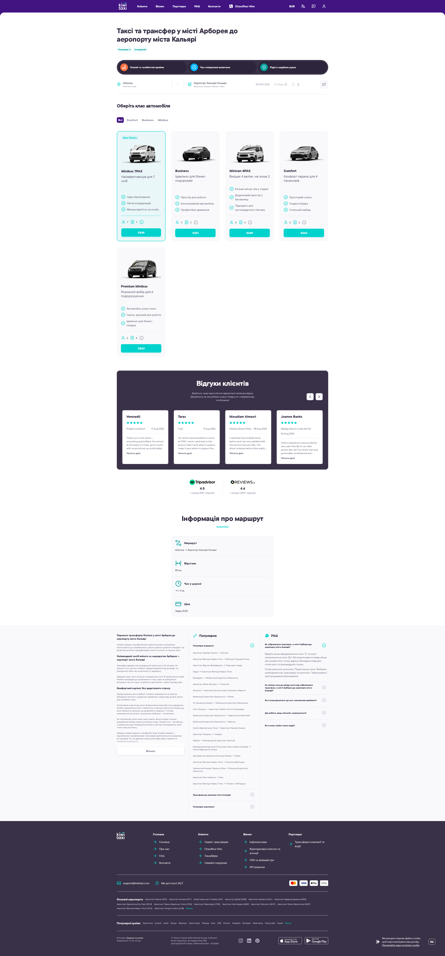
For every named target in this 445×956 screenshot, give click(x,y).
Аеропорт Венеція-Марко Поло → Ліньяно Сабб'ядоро (219, 783)
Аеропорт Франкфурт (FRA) (207, 904)
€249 (141, 232)
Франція (183, 923)
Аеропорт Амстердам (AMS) (235, 904)
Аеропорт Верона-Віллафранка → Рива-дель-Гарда (217, 665)
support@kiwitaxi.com (136, 883)
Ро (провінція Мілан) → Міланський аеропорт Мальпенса (220, 703)
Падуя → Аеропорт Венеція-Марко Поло (212, 671)
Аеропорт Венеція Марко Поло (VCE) (134, 908)
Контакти (214, 6)
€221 (195, 233)
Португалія (270, 923)
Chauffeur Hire (245, 6)
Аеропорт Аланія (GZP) (156, 899)
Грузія (280, 923)
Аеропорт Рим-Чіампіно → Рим (208, 777)
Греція (174, 923)
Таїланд (205, 923)
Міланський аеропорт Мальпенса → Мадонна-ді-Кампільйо (221, 715)
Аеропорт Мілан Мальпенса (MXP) (294, 904)
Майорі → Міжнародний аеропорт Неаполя (214, 740)
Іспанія (158, 923)
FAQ (197, 6)
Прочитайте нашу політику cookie (400, 945)
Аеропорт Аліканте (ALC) (260, 899)
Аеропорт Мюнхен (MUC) (263, 904)
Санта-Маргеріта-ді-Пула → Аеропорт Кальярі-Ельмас (219, 728)
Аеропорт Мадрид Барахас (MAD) (290, 899)
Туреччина (148, 923)
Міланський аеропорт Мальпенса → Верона (214, 721)
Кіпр (213, 923)
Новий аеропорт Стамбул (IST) (208, 899)
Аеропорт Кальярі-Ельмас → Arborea (210, 652)
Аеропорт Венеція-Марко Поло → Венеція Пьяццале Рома (221, 659)
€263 (304, 233)
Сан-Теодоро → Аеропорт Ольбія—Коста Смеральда (218, 709)
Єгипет (226, 923)
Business (148, 120)
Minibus (163, 120)
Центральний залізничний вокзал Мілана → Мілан (216, 755)
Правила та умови (134, 938)
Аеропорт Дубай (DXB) (235, 899)
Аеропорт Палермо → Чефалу (207, 734)
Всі (120, 120)
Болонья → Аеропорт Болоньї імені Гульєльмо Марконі (219, 690)
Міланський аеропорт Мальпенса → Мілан (213, 696)
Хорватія (236, 923)
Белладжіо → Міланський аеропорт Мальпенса (215, 678)
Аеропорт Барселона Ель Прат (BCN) (134, 904)
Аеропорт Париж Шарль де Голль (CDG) (173, 904)
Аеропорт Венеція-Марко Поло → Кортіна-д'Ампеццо (219, 762)
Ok (432, 941)
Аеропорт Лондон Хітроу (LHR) (169, 908)
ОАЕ (219, 923)
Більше (189, 908)
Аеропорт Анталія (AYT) (180, 899)
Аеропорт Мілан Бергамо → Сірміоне (211, 684)
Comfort (132, 120)
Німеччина (258, 923)
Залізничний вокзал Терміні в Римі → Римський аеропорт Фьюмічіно (220, 769)
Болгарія (246, 923)
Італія (165, 923)
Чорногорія (194, 923)
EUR (292, 6)
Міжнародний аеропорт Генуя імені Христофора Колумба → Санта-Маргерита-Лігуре (222, 748)
